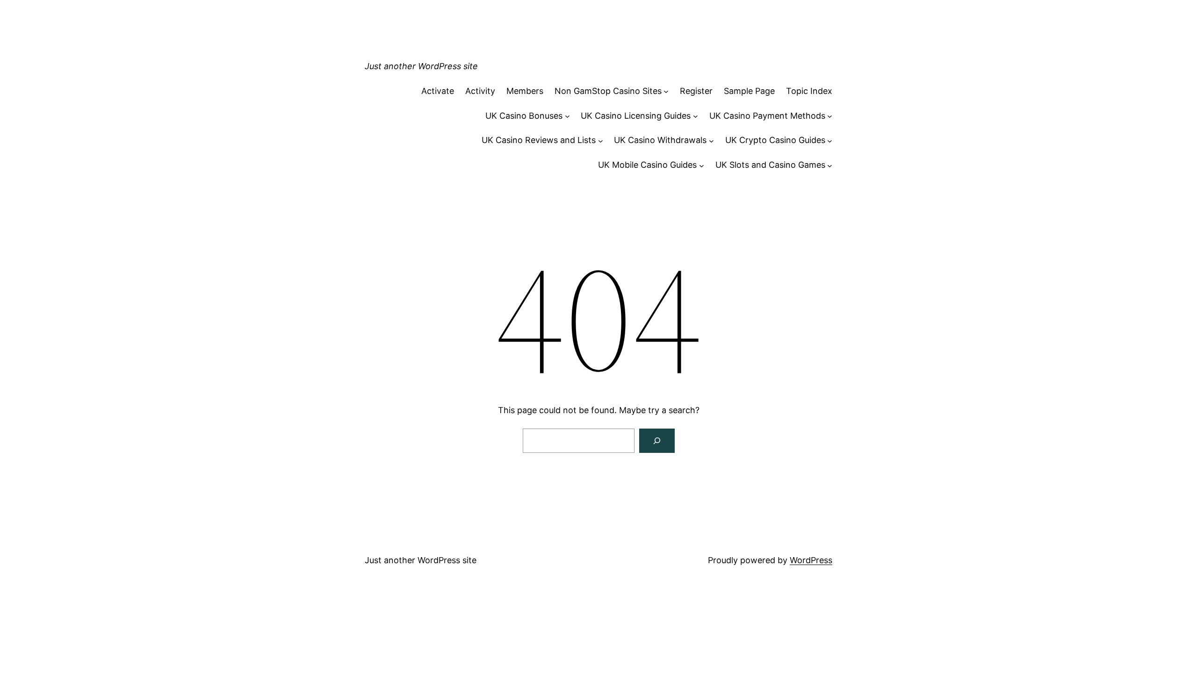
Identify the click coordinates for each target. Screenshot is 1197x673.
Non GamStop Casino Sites (608, 91)
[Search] (657, 441)
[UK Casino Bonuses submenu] (567, 116)
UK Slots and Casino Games (770, 165)
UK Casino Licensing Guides (636, 116)
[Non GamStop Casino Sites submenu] (666, 91)
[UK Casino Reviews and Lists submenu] (600, 140)
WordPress (811, 560)
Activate (437, 91)
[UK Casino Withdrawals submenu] (711, 140)
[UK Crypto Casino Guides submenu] (829, 140)
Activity (480, 91)
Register (696, 91)
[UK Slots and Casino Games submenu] (829, 165)
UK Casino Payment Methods (767, 116)
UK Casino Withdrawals (660, 140)
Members (524, 91)
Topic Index (809, 91)
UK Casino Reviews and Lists (539, 140)
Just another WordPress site (421, 66)
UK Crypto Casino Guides (775, 140)
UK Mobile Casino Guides (647, 165)
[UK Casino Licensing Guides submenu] (695, 116)
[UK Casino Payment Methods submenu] (829, 116)
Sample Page (749, 91)
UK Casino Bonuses (523, 116)
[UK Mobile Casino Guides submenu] (701, 165)
